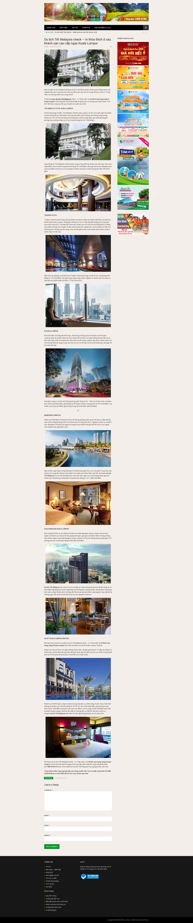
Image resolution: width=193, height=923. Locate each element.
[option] (101, 32)
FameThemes (145, 920)
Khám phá (86, 28)
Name (47, 815)
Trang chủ (50, 28)
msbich (46, 46)
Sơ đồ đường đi (51, 910)
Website (47, 835)
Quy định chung (51, 896)
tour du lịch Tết (64, 771)
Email (47, 825)
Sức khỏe (49, 887)
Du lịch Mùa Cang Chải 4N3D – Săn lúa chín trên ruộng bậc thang (77, 32)
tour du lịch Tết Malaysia (61, 99)
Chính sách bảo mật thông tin (56, 904)
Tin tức (75, 28)
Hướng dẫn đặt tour (53, 899)
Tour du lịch (50, 884)
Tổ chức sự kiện (51, 878)
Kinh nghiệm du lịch (102, 28)
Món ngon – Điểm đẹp (53, 869)
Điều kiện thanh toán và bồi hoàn (57, 901)
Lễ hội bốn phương (52, 881)
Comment (48, 790)
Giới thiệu (63, 28)
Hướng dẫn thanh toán (53, 907)
